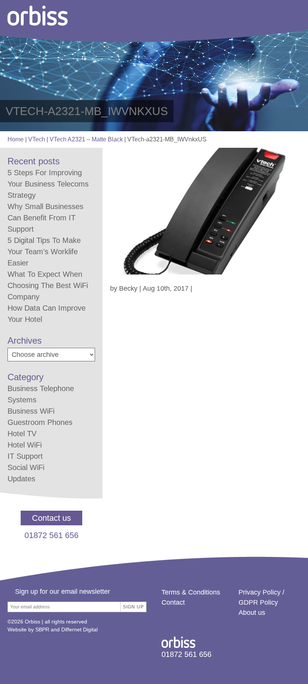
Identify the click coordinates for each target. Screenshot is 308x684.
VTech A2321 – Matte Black (86, 139)
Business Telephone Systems (41, 394)
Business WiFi (31, 411)
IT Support (25, 456)
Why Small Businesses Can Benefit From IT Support (45, 217)
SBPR (42, 629)
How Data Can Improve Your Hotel (47, 313)
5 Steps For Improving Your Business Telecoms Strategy (48, 183)
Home (16, 139)
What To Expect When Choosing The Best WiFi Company (48, 285)
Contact (173, 602)
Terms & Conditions (191, 592)
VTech (36, 139)
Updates (21, 479)
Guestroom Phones (40, 422)
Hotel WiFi (25, 445)
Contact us (51, 518)
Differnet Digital (79, 629)
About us (252, 612)
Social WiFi (26, 467)
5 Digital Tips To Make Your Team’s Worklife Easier (44, 251)
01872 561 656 (51, 535)
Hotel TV (22, 433)
